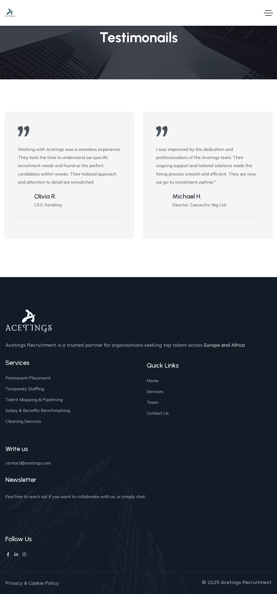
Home (153, 380)
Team (152, 402)
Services (155, 391)
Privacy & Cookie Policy (32, 583)
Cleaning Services (23, 421)
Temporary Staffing (24, 388)
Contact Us (158, 413)
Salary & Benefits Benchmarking (37, 410)
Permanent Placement (28, 378)
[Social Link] (8, 554)
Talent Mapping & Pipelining (34, 399)
